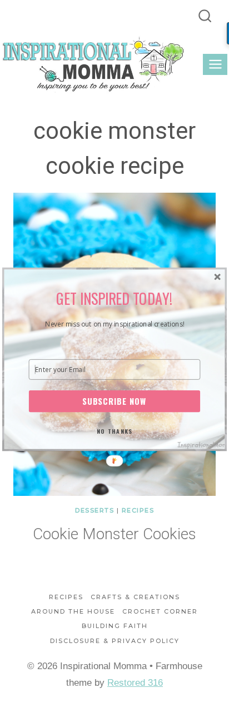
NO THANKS (115, 430)
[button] (115, 298)
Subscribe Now (114, 401)
